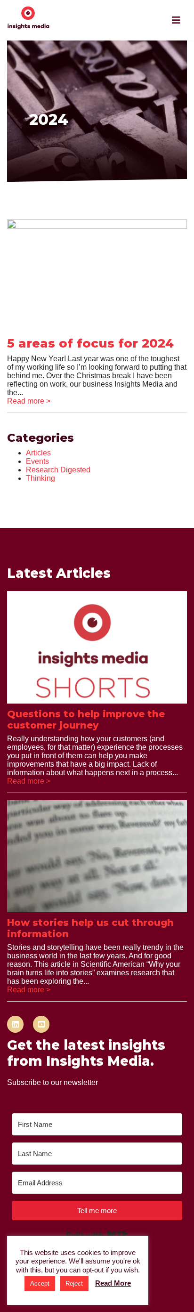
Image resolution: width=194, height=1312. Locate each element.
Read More (113, 1283)
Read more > (28, 401)
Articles (38, 453)
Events (37, 461)
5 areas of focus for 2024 (90, 343)
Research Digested (58, 470)
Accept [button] (39, 1283)
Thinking (40, 478)
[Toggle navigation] (176, 20)
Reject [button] (74, 1283)
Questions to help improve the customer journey (86, 719)
